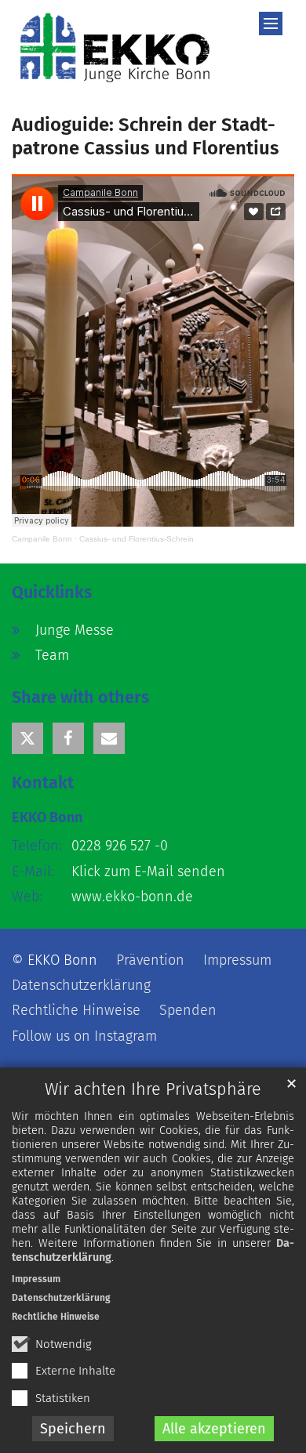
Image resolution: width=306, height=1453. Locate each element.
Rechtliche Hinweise (56, 1316)
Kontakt (43, 783)
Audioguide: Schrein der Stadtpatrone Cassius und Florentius (145, 136)
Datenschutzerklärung (61, 1297)
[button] (27, 738)
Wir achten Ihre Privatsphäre (153, 1089)
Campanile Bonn (42, 538)
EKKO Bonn (47, 817)
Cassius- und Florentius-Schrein (136, 538)
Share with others (80, 697)
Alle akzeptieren (214, 1428)
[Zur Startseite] (115, 47)
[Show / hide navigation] (270, 23)
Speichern (73, 1428)
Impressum (36, 1279)
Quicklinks (52, 592)
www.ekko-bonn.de (132, 896)
